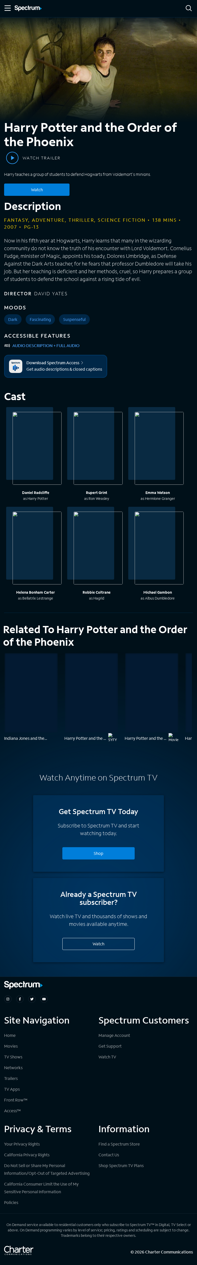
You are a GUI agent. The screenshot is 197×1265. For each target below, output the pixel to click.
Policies (11, 1202)
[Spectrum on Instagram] (8, 999)
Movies (11, 1046)
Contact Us (108, 1154)
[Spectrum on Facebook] (20, 999)
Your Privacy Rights (22, 1144)
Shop (98, 853)
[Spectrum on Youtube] (44, 999)
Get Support (110, 1046)
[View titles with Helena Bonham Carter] (37, 548)
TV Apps (12, 1089)
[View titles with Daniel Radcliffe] (37, 449)
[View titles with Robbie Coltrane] (98, 548)
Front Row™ (15, 1099)
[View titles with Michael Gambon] (159, 548)
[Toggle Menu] (7, 8)
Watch (37, 189)
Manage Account (114, 1035)
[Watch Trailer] (12, 158)
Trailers (11, 1078)
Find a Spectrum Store (119, 1144)
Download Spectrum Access (52, 362)
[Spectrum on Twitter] (32, 999)
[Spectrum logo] (28, 8)
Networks (13, 1067)
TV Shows (13, 1056)
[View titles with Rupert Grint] (98, 449)
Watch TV (107, 1056)
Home (10, 1035)
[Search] (189, 8)
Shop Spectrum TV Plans (121, 1165)
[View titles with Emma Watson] (159, 449)
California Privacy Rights (27, 1154)
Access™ (12, 1110)
